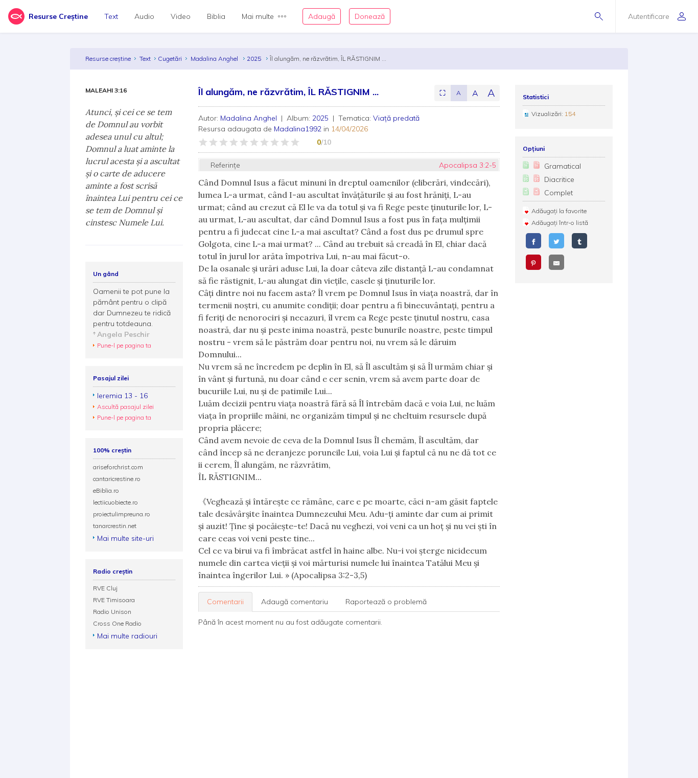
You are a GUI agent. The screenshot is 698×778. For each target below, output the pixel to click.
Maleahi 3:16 (106, 90)
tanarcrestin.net (114, 526)
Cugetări (170, 58)
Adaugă (321, 16)
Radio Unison (112, 611)
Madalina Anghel (215, 58)
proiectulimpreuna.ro (121, 514)
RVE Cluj (105, 588)
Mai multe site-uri (125, 538)
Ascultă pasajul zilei (125, 406)
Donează (370, 16)
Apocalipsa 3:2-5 (467, 165)
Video (181, 16)
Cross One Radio (117, 623)
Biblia (216, 16)
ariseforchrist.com (118, 467)
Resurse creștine (108, 58)
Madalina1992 (297, 128)
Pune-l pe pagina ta (124, 345)
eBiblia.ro (106, 490)
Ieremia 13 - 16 (122, 395)
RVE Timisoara (114, 600)
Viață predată (396, 118)
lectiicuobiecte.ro (115, 502)
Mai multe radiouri (127, 635)
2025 (255, 58)
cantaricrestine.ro (117, 479)
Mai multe (258, 16)
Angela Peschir (123, 334)
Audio (144, 16)
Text (111, 16)
